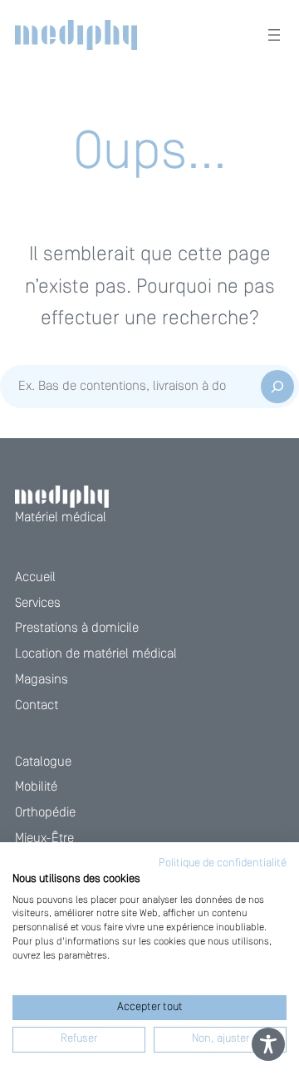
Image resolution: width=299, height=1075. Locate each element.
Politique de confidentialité (223, 863)
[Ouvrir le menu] (274, 35)
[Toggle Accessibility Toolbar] (268, 1044)
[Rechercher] (277, 386)
